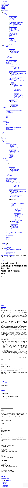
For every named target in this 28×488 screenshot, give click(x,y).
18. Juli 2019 (3, 305)
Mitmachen (3, 6)
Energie (2, 381)
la (3, 133)
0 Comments (3, 307)
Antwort (9, 368)
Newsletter (3, 7)
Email (2, 427)
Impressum (5, 486)
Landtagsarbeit (6, 255)
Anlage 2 (5, 370)
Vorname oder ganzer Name (7, 426)
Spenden (5, 482)
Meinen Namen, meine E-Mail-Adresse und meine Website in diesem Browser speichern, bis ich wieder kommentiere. (14, 414)
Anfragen (12, 255)
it (3, 132)
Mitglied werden (4, 5)
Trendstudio (8, 480)
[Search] (1, 137)
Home (2, 255)
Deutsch (6, 260)
